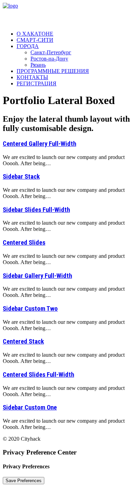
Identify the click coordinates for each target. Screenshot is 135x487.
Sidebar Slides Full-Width (36, 210)
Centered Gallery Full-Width (39, 144)
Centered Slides (24, 242)
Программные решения (53, 71)
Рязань (38, 65)
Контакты (32, 77)
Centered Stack (23, 341)
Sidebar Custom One (30, 407)
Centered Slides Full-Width (38, 374)
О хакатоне (35, 34)
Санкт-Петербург (50, 52)
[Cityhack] (67, 14)
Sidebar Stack (21, 176)
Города (28, 46)
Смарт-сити (35, 40)
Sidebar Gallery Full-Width (37, 276)
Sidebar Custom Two (30, 308)
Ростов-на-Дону (49, 59)
